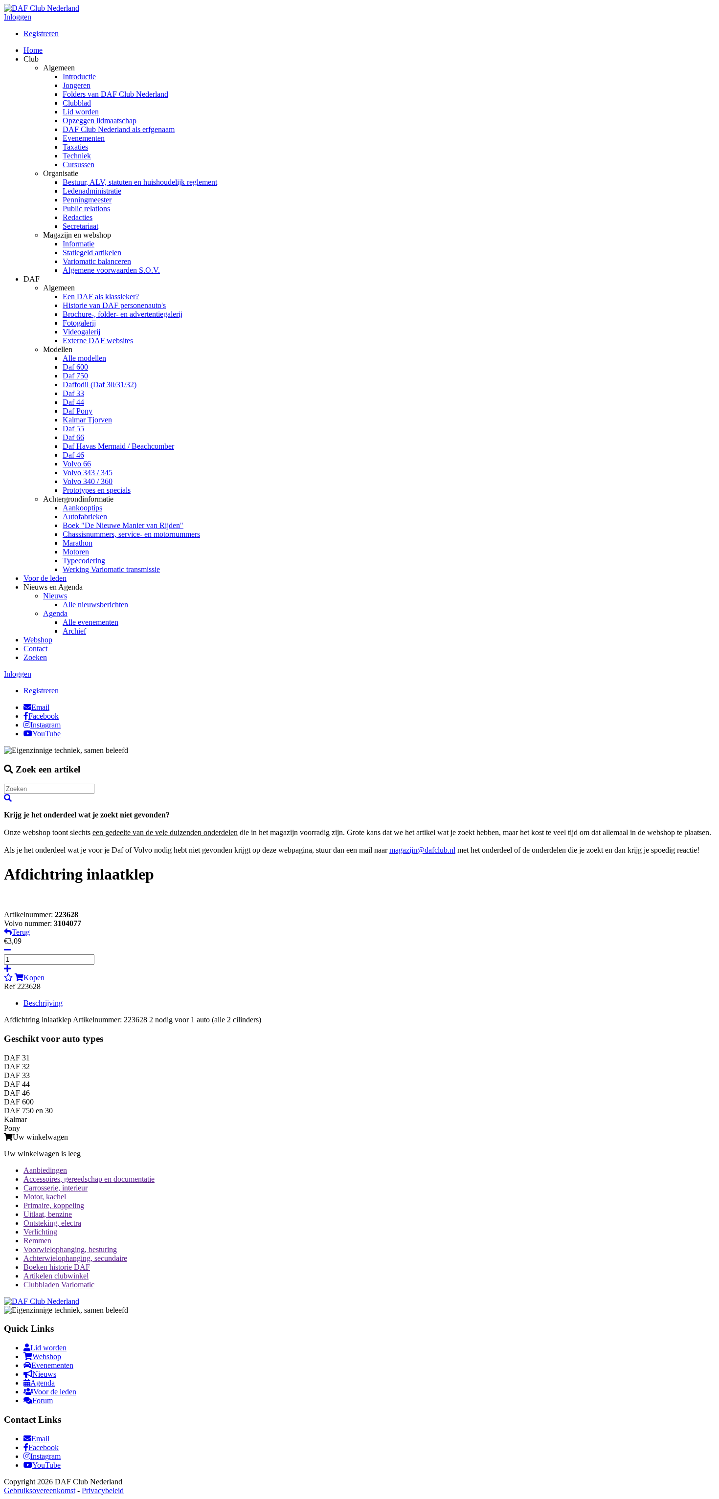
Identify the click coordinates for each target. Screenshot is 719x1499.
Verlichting (40, 1232)
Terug (21, 932)
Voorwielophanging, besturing (70, 1249)
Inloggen (17, 17)
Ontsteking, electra (52, 1223)
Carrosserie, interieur (55, 1188)
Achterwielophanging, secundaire (75, 1258)
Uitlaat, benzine (47, 1214)
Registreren (41, 33)
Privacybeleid (103, 1490)
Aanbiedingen (45, 1170)
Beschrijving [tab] (43, 1003)
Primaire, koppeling (53, 1205)
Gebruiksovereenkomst (39, 1490)
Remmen (37, 1240)
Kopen (34, 977)
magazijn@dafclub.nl (422, 850)
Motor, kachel (44, 1196)
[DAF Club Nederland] (41, 8)
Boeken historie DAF (56, 1267)
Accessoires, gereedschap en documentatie (89, 1179)
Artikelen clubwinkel (56, 1276)
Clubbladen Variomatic (58, 1284)
